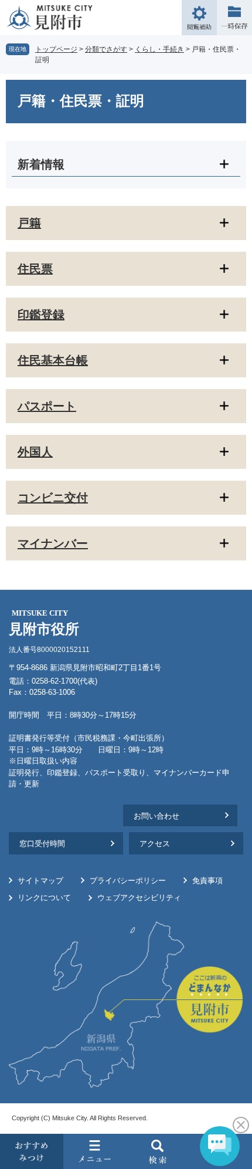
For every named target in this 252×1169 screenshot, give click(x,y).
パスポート (47, 406)
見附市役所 (44, 623)
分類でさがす (106, 49)
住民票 (35, 268)
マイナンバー (53, 543)
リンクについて (44, 897)
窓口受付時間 (42, 843)
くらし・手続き (159, 49)
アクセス (154, 843)
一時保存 (234, 17)
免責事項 (207, 880)
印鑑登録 (41, 314)
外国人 (35, 451)
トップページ (56, 49)
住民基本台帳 (53, 360)
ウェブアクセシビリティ (139, 897)
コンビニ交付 (53, 497)
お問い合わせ (156, 816)
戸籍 (29, 223)
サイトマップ (40, 880)
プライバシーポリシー (128, 880)
